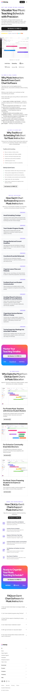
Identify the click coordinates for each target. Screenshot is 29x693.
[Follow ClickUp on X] (9, 681)
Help (2, 677)
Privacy (13, 685)
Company (3, 674)
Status (2, 685)
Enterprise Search (5, 659)
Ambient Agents (5, 655)
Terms (17, 685)
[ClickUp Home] (4, 2)
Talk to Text (4, 662)
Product (3, 668)
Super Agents (4, 653)
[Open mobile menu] (26, 2)
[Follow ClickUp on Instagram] (6, 681)
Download (3, 665)
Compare (3, 671)
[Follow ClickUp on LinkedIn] (2, 681)
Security (8, 685)
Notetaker (3, 657)
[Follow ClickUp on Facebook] (4, 681)
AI (1, 648)
